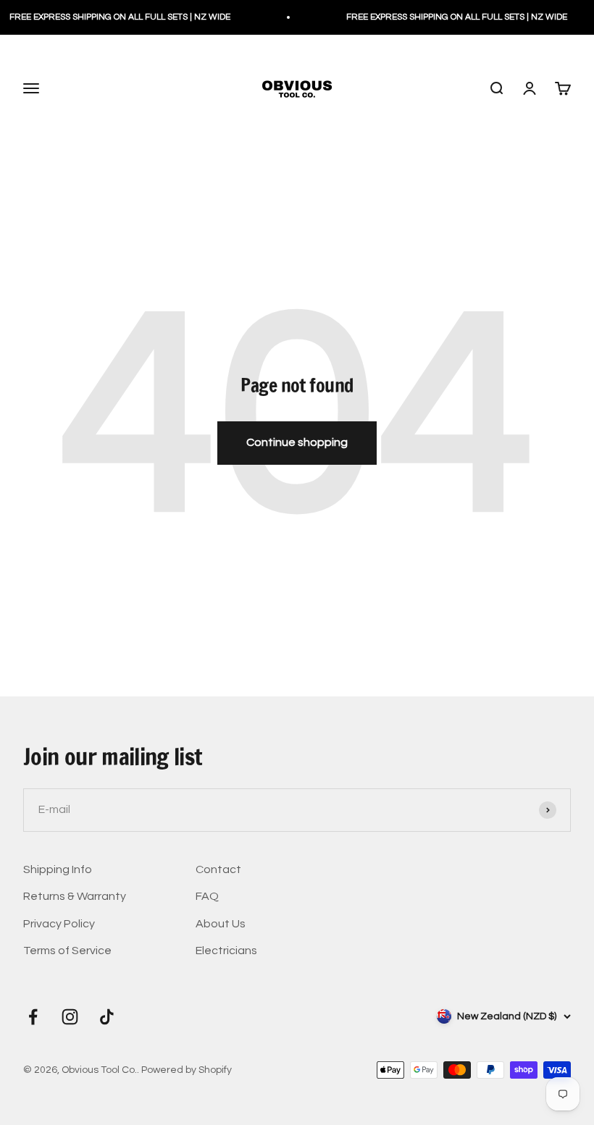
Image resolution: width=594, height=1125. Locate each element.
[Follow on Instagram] (70, 1017)
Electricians (226, 950)
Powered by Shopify (186, 1070)
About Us (221, 924)
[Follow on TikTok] (107, 1017)
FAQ (207, 896)
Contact (218, 869)
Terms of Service (67, 950)
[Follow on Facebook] (33, 1017)
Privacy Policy (59, 924)
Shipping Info (57, 869)
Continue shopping (297, 442)
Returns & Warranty (74, 896)
